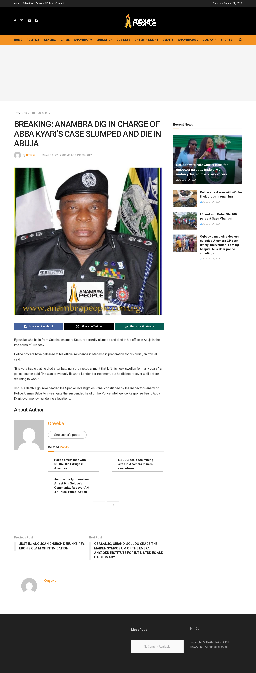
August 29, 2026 (187, 180)
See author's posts (67, 435)
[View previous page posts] (99, 505)
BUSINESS (123, 39)
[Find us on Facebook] (15, 21)
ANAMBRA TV (83, 39)
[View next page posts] (113, 505)
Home (18, 39)
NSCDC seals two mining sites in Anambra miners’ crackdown (135, 464)
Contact (59, 3)
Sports (226, 39)
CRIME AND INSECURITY (37, 113)
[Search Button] (240, 40)
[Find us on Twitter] (22, 20)
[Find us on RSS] (36, 21)
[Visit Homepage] (140, 20)
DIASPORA (209, 39)
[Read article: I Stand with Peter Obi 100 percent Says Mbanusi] (185, 221)
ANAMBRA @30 (188, 39)
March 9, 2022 (50, 155)
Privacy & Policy (44, 3)
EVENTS (168, 39)
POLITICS (33, 39)
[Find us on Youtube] (29, 21)
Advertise (28, 3)
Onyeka (30, 155)
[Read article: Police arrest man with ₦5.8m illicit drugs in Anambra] (185, 199)
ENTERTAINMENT (146, 39)
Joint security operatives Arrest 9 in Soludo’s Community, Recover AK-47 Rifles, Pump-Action (71, 485)
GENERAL (50, 39)
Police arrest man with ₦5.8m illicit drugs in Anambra (70, 464)
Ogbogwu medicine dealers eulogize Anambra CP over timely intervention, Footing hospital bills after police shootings (219, 245)
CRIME (65, 39)
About (17, 3)
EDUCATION (104, 39)
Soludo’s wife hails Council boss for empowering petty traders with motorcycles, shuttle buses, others (202, 169)
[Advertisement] (128, 73)
